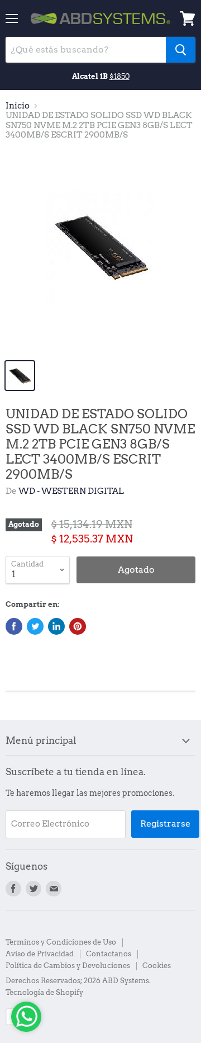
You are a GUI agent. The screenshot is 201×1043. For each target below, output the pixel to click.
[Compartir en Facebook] (14, 626)
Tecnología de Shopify (44, 992)
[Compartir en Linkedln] (56, 626)
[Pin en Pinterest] (77, 626)
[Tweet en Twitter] (35, 626)
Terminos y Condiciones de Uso (61, 942)
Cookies (156, 965)
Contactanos (108, 954)
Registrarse (165, 823)
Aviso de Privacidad (40, 954)
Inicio (18, 106)
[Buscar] (180, 50)
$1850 (119, 76)
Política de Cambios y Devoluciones (68, 965)
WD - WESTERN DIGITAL (71, 491)
